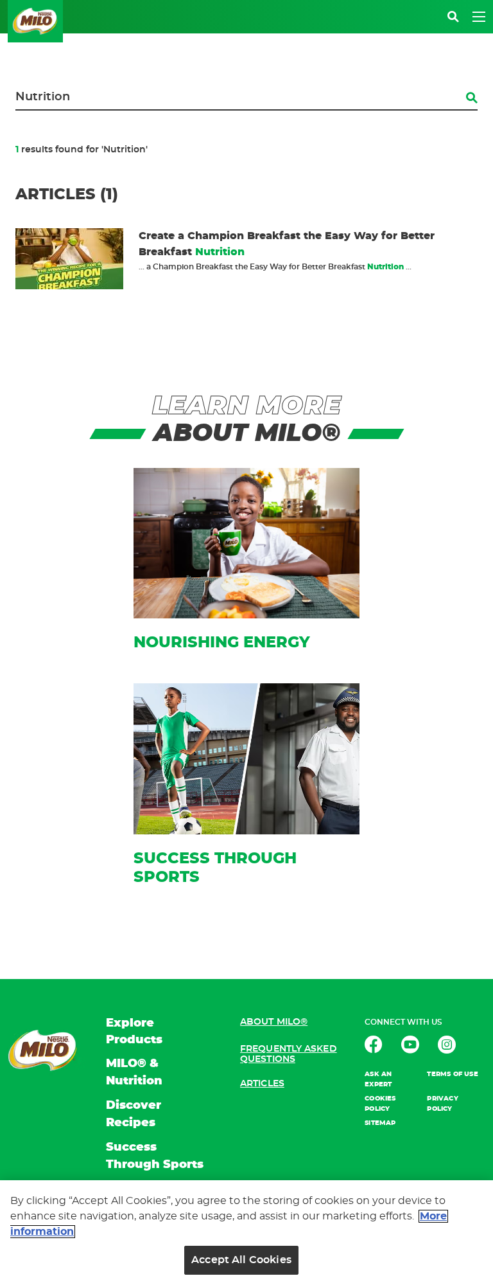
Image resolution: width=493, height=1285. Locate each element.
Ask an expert (378, 1079)
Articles (262, 1083)
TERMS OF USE (452, 1074)
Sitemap (380, 1123)
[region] (246, 1232)
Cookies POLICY (380, 1103)
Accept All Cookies (241, 1260)
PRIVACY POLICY (442, 1103)
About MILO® (273, 1022)
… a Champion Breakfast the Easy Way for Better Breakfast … (275, 267)
